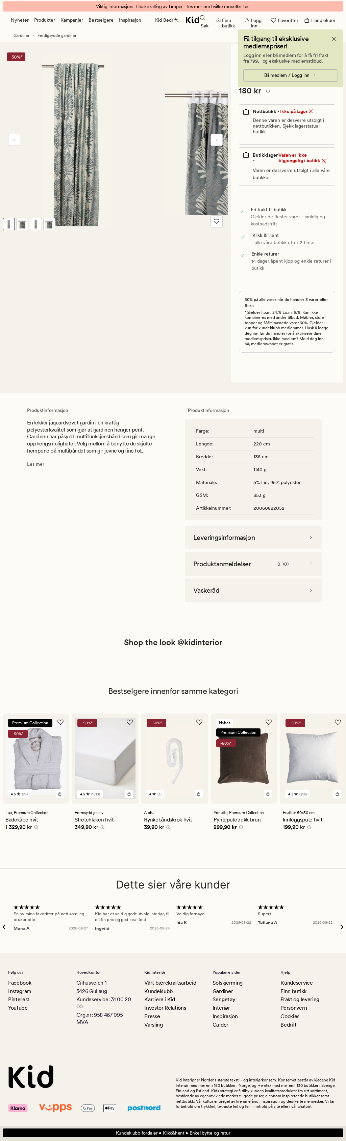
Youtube (18, 1008)
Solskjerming (228, 983)
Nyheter (20, 20)
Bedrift (288, 1025)
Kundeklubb (158, 991)
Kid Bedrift (166, 20)
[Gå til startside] (192, 20)
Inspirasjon (130, 20)
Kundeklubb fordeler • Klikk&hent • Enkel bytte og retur (173, 1133)
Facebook (19, 983)
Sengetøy (224, 999)
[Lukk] (334, 39)
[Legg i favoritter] (217, 221)
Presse (152, 1016)
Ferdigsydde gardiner (57, 35)
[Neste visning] (217, 140)
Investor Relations (165, 1008)
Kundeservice (296, 983)
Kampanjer (71, 20)
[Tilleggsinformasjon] (267, 92)
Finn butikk (293, 991)
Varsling (153, 1025)
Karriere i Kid (159, 999)
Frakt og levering (299, 999)
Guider (220, 1025)
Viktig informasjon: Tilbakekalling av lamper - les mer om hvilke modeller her (173, 6)
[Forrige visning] (14, 140)
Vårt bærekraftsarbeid (170, 983)
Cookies (289, 1016)
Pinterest (18, 999)
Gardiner (21, 35)
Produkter (44, 20)
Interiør (221, 1008)
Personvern (293, 1008)
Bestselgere (101, 20)
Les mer (35, 464)
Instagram (19, 991)
